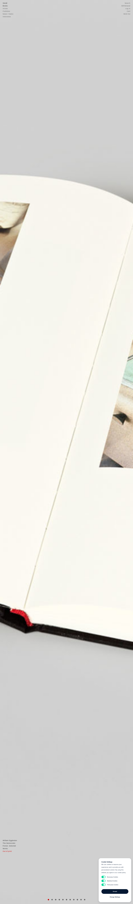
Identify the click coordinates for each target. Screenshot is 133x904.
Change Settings (115, 897)
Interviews (7, 17)
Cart (128, 11)
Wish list (127, 14)
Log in (127, 8)
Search (127, 3)
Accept (115, 891)
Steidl (5, 3)
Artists (5, 8)
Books (5, 6)
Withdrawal (125, 6)
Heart (52, 452)
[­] (10, 451)
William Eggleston (10, 840)
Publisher (6, 11)
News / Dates (8, 14)
